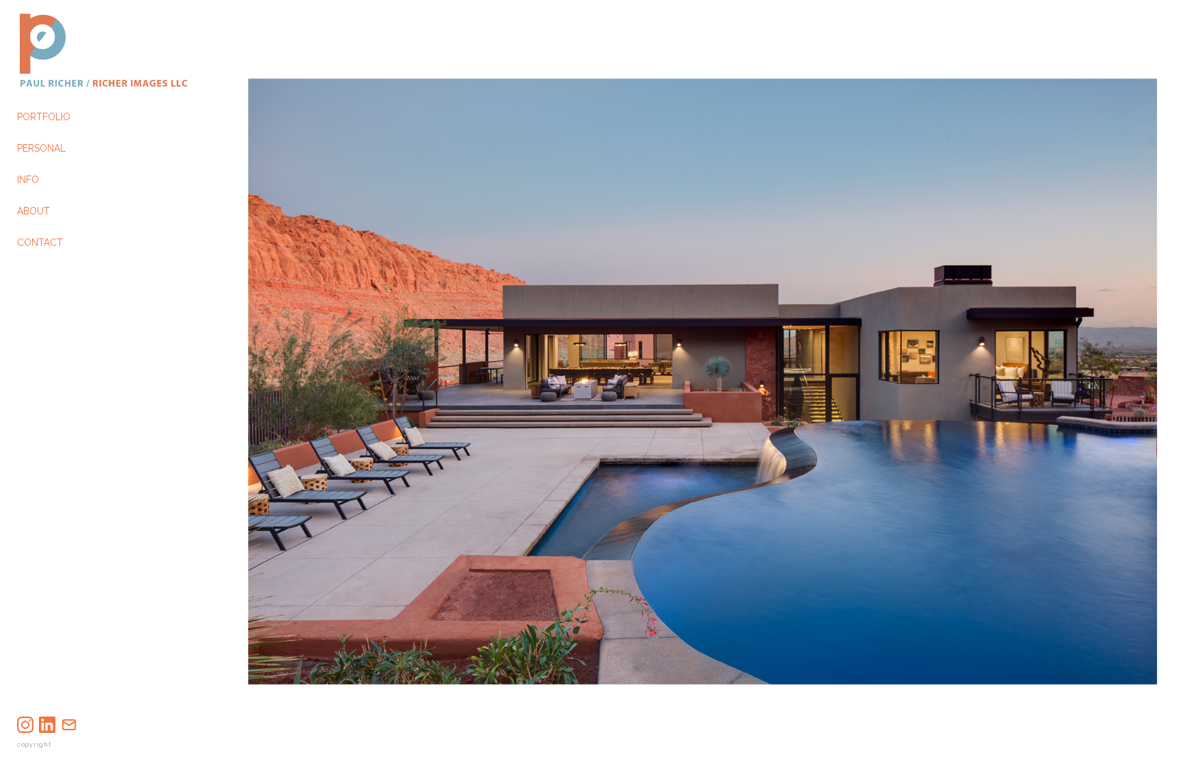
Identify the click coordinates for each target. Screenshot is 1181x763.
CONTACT (40, 242)
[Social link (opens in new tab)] (69, 725)
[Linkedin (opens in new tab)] (47, 725)
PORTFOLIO (43, 116)
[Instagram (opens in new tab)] (25, 725)
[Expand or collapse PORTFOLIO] (79, 116)
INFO (28, 179)
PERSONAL (41, 148)
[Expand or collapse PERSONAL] (74, 148)
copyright (34, 744)
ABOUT (33, 211)
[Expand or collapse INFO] (48, 179)
